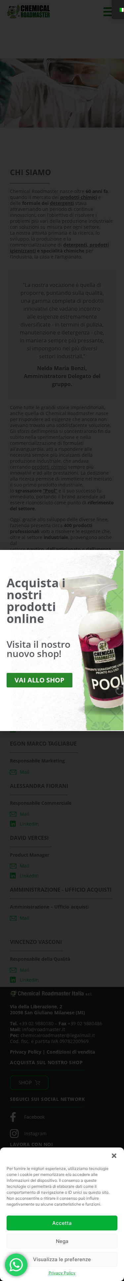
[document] (62, 640)
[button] (114, 1155)
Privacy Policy (62, 1272)
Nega (62, 1241)
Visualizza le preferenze (62, 1259)
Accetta (62, 1223)
